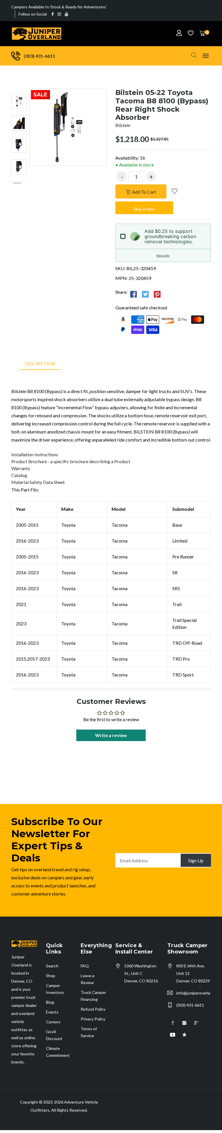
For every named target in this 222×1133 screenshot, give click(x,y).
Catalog (19, 475)
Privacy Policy (93, 1018)
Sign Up (196, 860)
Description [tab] (40, 363)
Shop (50, 975)
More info (162, 255)
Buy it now (144, 209)
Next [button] (19, 189)
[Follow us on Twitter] (145, 294)
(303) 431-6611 (190, 1005)
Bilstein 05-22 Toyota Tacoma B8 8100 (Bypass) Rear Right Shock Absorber (161, 104)
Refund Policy (93, 1009)
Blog (50, 1002)
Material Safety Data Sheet (38, 482)
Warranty (20, 468)
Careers (53, 1021)
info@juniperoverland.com (193, 992)
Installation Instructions (34, 454)
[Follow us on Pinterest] (157, 294)
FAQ (85, 965)
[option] (19, 101)
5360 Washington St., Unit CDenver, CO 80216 (141, 973)
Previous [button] (19, 83)
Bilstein (122, 125)
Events (52, 1011)
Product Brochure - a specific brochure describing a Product (70, 461)
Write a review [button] (111, 735)
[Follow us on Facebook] (133, 294)
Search (52, 965)
